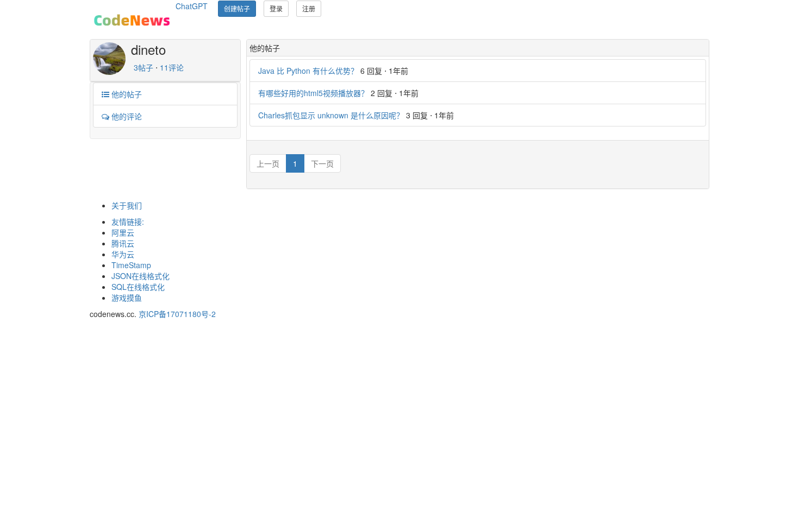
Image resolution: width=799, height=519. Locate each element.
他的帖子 (125, 93)
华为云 (122, 254)
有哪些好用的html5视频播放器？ (313, 92)
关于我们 (126, 205)
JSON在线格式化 (140, 275)
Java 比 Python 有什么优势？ (308, 70)
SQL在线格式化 (138, 286)
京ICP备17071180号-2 (177, 313)
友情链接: (127, 221)
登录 (276, 8)
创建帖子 (237, 8)
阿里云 (122, 232)
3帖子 (143, 67)
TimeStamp (131, 265)
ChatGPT (192, 6)
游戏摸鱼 (126, 297)
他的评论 (125, 116)
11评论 (172, 67)
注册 (308, 8)
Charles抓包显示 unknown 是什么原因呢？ (331, 115)
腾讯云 (122, 243)
